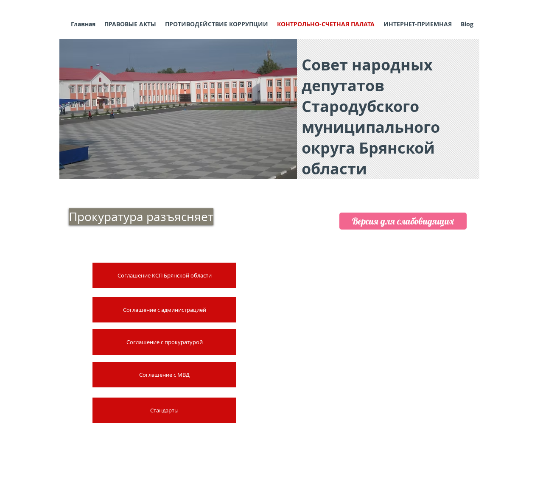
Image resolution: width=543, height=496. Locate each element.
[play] (279, 171)
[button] (178, 109)
